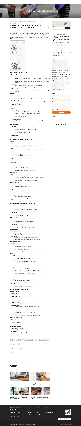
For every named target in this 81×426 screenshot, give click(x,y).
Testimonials (39, 414)
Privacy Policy (59, 422)
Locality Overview (55, 78)
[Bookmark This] (12, 348)
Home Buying (67, 68)
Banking (53, 61)
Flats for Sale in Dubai (55, 109)
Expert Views (60, 66)
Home (11, 21)
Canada (58, 61)
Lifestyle (66, 76)
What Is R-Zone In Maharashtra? (57, 55)
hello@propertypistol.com (49, 412)
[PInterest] (16, 416)
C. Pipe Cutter (14, 51)
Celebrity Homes (63, 61)
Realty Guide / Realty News (56, 82)
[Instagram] (14, 416)
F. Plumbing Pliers (15, 54)
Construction (60, 64)
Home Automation (60, 68)
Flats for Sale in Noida (55, 104)
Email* (53, 26)
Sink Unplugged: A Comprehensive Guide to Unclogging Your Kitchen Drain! (38, 384)
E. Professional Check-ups (16, 69)
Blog (38, 412)
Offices (46, 409)
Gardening (53, 68)
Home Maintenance (55, 74)
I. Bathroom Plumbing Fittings (15, 43)
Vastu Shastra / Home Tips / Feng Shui (58, 89)
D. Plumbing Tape (15, 52)
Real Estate (61, 80)
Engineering (54, 66)
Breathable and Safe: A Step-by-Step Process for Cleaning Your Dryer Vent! (18, 398)
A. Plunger (13, 49)
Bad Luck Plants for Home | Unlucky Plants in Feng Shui (61, 42)
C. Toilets (13, 46)
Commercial (54, 64)
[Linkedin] (13, 416)
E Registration (29, 414)
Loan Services (29, 412)
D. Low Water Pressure (15, 60)
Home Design (60, 70)
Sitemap (38, 417)
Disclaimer (70, 422)
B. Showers (14, 45)
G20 (68, 66)
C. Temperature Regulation (16, 67)
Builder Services (29, 409)
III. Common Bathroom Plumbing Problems (17, 55)
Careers (38, 410)
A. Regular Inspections (15, 65)
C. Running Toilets (15, 59)
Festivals (64, 66)
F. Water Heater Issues (15, 62)
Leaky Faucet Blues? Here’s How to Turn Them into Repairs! (19, 384)
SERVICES (20, 1)
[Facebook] (11, 416)
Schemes (67, 82)
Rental (63, 82)
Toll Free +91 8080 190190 (49, 410)
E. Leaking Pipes (14, 61)
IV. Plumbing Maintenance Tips (15, 64)
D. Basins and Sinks (15, 47)
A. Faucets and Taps (15, 44)
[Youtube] (18, 416)
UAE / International (61, 85)
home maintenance (17, 348)
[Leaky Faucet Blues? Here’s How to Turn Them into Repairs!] (19, 376)
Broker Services (29, 410)
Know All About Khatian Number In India (59, 50)
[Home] (4, 2)
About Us (38, 409)
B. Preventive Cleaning (15, 66)
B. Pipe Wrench (14, 50)
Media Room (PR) (62, 78)
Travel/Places (54, 85)
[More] (47, 27)
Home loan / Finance (61, 72)
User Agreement (65, 422)
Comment (11, 352)
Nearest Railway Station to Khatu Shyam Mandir (60, 34)
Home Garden (66, 70)
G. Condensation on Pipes (16, 63)
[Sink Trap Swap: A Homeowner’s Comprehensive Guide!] (40, 391)
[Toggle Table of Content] (23, 42)
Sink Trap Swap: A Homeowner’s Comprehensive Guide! (39, 398)
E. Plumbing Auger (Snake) (16, 53)
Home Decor (54, 70)
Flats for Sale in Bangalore (56, 106)
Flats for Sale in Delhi (55, 101)
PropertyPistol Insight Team (20, 381)
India (21, 348)
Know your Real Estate (55, 76)
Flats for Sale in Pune (55, 98)
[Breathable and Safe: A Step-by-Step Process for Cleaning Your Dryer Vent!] (19, 391)
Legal (62, 76)
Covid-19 (65, 64)
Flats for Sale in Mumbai (56, 95)
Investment (68, 74)
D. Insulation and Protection (16, 68)
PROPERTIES (14, 1)
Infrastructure (62, 74)
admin (19, 23)
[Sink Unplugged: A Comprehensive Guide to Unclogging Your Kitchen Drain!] (40, 376)
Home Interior (54, 72)
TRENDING (8, 1)
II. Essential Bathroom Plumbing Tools (17, 48)
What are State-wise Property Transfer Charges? (60, 48)
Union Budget (54, 87)
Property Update (54, 80)
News (68, 78)
